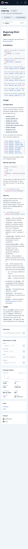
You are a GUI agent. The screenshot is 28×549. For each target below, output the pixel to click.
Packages (4, 8)
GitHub (4, 409)
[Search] (21, 2)
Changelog (5, 406)
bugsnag (5, 11)
